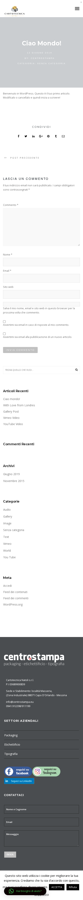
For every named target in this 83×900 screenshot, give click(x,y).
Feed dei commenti (15, 598)
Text (6, 537)
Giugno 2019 (11, 474)
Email (7, 270)
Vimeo (7, 544)
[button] (25, 891)
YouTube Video (13, 424)
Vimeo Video (11, 418)
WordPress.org (13, 604)
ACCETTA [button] (56, 887)
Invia (10, 854)
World (7, 550)
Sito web (8, 287)
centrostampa (43, 58)
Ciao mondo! (11, 399)
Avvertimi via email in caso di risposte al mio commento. (36, 325)
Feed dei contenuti (15, 592)
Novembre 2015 (13, 481)
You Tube (9, 557)
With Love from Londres (19, 405)
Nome (7, 254)
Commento (10, 205)
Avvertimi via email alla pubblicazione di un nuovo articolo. (37, 337)
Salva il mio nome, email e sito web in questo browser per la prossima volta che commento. (39, 310)
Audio (7, 509)
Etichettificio (12, 744)
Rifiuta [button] (73, 887)
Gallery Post (11, 411)
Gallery (7, 516)
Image (7, 523)
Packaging (11, 735)
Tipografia (11, 754)
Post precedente (24, 157)
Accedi (7, 586)
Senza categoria (51, 63)
